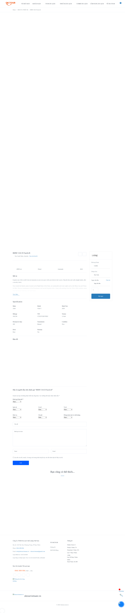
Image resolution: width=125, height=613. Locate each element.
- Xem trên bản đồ (33, 256)
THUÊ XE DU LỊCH (66, 3)
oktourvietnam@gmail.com (37, 551)
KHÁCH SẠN (37, 3)
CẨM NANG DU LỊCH (97, 3)
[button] (119, 4)
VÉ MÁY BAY (25, 3)
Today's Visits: (71, 547)
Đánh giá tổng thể (18, 399)
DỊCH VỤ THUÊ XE (23, 9)
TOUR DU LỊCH (50, 3)
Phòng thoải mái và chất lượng (72, 415)
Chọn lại (108, 280)
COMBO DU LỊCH (82, 3)
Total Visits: (70, 561)
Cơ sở (39, 407)
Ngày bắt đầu (95, 280)
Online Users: (71, 545)
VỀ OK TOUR (110, 3)
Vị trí (65, 407)
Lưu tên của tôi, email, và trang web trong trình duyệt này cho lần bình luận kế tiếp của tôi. (38, 457)
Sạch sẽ (15, 407)
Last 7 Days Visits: (72, 552)
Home (14, 9)
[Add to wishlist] (80, 254)
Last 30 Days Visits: (72, 557)
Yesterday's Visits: (72, 550)
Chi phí (40, 415)
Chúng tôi (52, 547)
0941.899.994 (20, 548)
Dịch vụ (15, 415)
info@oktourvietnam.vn (22, 551)
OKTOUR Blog (54, 550)
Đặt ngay (100, 296)
